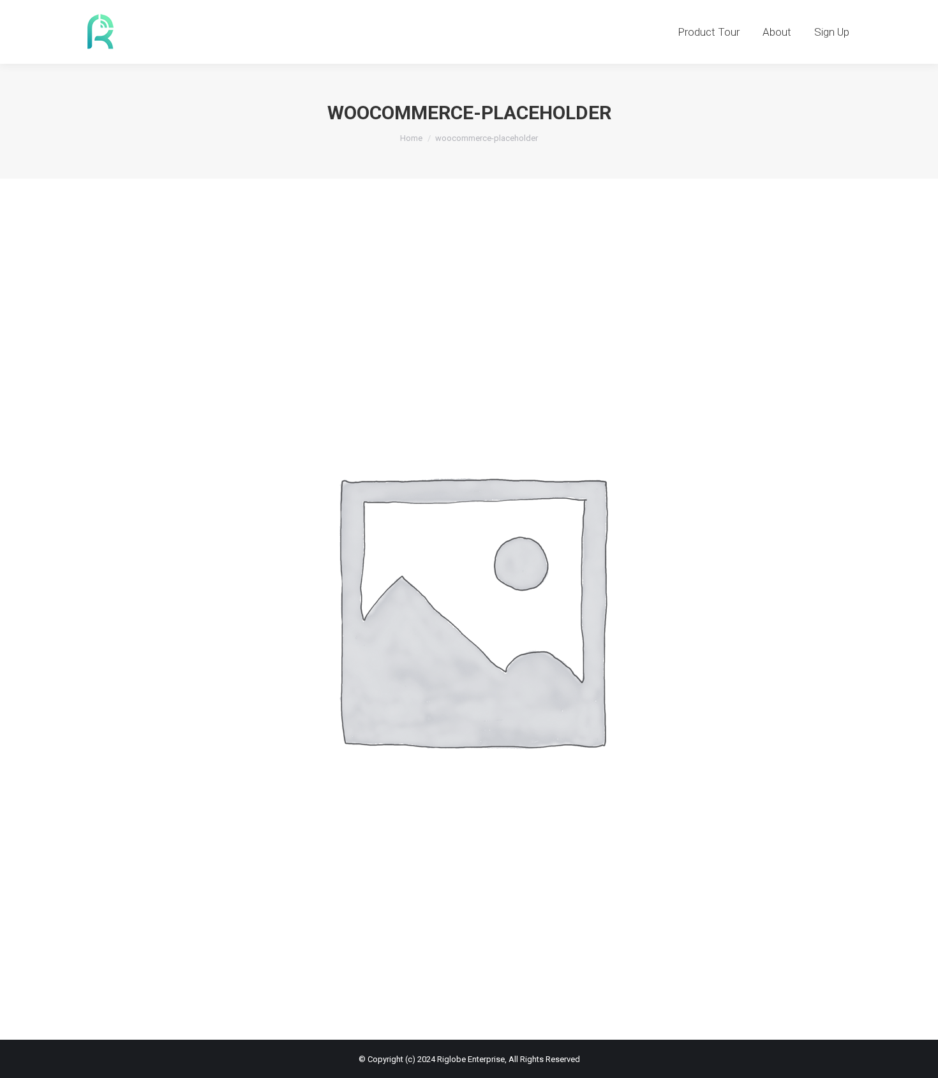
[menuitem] (708, 31)
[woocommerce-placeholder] (469, 606)
